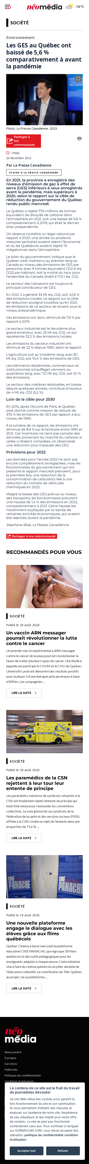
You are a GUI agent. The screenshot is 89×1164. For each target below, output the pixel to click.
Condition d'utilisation (19, 1081)
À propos (10, 1058)
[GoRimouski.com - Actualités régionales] (44, 7)
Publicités (11, 1069)
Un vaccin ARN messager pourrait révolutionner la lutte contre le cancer (41, 638)
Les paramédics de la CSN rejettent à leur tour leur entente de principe (36, 783)
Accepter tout (26, 1150)
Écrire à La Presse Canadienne (33, 172)
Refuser (63, 1150)
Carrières (11, 1064)
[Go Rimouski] (21, 1034)
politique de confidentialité (44, 1135)
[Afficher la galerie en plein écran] (78, 78)
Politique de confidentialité (23, 1075)
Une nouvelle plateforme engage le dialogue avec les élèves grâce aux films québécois (39, 931)
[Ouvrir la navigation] (8, 7)
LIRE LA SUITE (21, 693)
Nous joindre (13, 1052)
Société (19, 22)
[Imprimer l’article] (79, 139)
